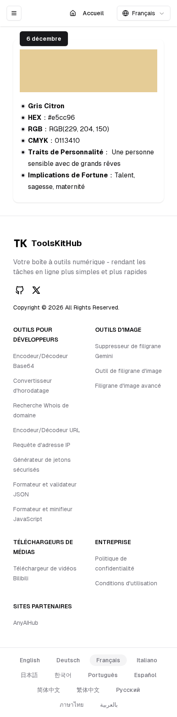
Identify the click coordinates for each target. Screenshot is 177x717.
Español (145, 675)
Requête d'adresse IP (41, 445)
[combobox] (143, 13)
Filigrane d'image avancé (128, 385)
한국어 (63, 675)
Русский (128, 690)
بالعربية (109, 704)
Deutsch (68, 660)
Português (103, 675)
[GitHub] (19, 290)
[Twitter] (36, 290)
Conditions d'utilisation (126, 583)
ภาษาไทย (72, 704)
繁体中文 (88, 690)
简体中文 (48, 690)
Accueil (95, 15)
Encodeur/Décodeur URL (46, 430)
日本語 (29, 675)
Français (108, 660)
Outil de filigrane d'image (128, 371)
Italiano (147, 660)
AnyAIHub (25, 622)
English (30, 660)
